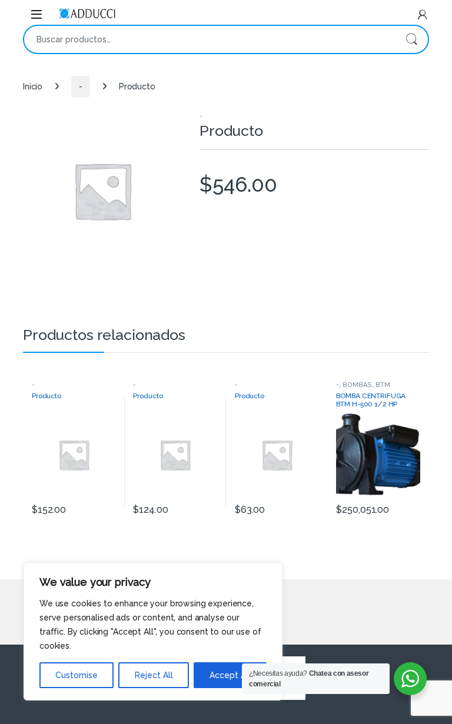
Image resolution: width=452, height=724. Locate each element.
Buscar (411, 39)
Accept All (230, 675)
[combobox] (209, 39)
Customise (76, 675)
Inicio (32, 86)
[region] (153, 631)
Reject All (154, 675)
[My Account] (422, 15)
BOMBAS (357, 385)
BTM (382, 385)
